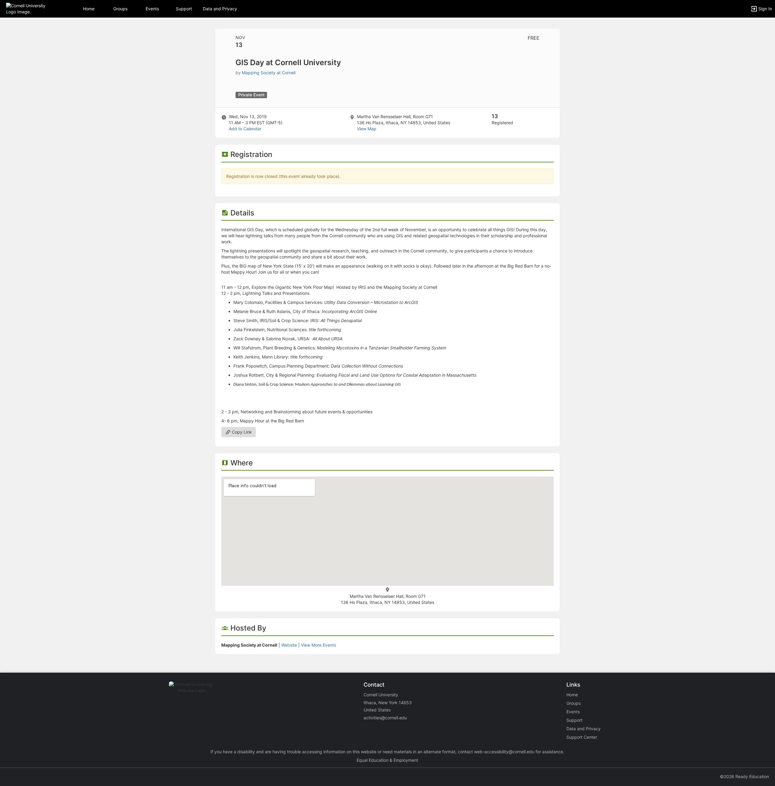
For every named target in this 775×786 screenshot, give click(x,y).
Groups (120, 8)
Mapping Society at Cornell (268, 72)
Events (152, 8)
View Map (366, 128)
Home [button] (88, 8)
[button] (31, 8)
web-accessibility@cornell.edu (504, 751)
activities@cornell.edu (385, 717)
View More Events (318, 645)
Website (289, 645)
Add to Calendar (245, 128)
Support (184, 8)
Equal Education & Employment (387, 760)
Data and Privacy (220, 8)
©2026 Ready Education (744, 776)
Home (572, 694)
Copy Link (241, 432)
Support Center (581, 737)
